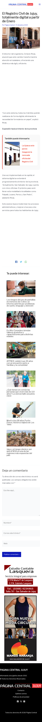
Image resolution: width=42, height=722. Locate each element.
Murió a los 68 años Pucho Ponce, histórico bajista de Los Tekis (20, 422)
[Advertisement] (21, 89)
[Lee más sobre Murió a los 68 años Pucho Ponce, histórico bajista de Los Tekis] (21, 409)
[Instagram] (24, 701)
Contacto (21, 690)
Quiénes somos (21, 694)
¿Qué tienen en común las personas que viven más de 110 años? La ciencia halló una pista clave (21, 393)
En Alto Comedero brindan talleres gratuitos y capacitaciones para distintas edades (20, 333)
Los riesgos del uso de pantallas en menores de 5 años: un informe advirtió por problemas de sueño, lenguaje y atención (21, 302)
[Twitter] (21, 262)
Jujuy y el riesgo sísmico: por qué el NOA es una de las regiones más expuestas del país (19, 452)
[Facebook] (16, 262)
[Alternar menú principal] (39, 4)
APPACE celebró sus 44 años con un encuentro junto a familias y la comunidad (20, 363)
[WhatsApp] (26, 262)
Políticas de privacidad (21, 697)
